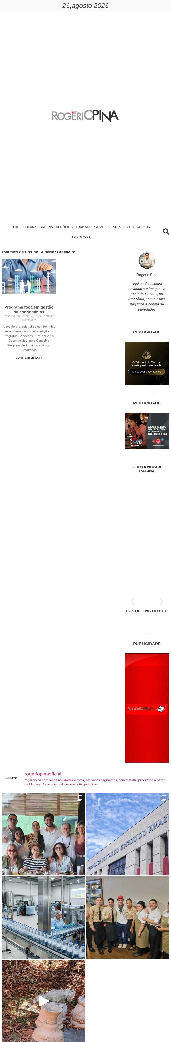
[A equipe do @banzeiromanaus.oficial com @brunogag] (127, 917)
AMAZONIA (101, 227)
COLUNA (29, 227)
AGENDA (143, 227)
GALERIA (46, 227)
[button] (132, 601)
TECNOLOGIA (80, 237)
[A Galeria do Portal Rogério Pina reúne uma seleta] (43, 834)
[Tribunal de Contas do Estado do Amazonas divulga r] (127, 834)
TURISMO (83, 227)
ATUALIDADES (123, 227)
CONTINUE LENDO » (29, 357)
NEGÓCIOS (64, 227)
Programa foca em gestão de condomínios (28, 309)
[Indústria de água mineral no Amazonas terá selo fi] (43, 917)
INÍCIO (15, 227)
